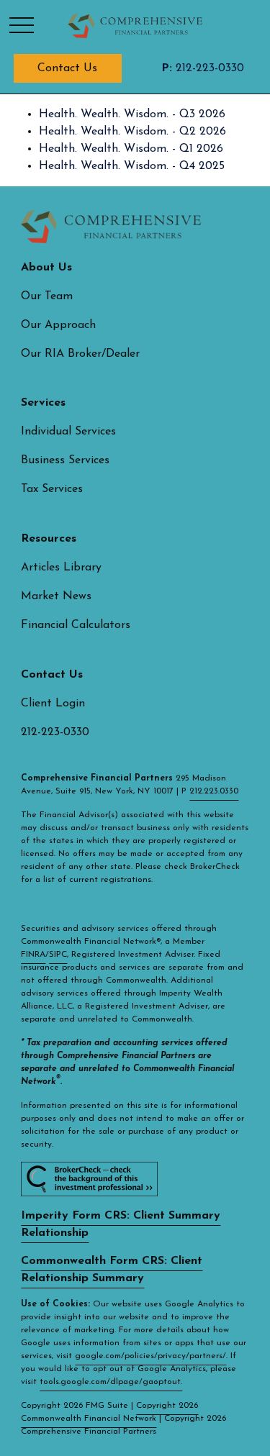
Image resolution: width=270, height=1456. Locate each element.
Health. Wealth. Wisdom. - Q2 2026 (132, 131)
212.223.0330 (213, 791)
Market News (56, 596)
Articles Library (61, 567)
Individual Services (68, 431)
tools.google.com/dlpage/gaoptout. (111, 1382)
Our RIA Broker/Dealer (80, 354)
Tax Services (52, 489)
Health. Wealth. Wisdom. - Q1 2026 (131, 149)
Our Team (47, 296)
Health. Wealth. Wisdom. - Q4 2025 (132, 166)
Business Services (65, 460)
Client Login (53, 703)
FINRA (33, 954)
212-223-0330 (202, 68)
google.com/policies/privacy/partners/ (150, 1356)
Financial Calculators (75, 625)
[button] (67, 68)
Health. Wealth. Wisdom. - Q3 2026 (132, 114)
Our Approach (58, 325)
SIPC (58, 954)
